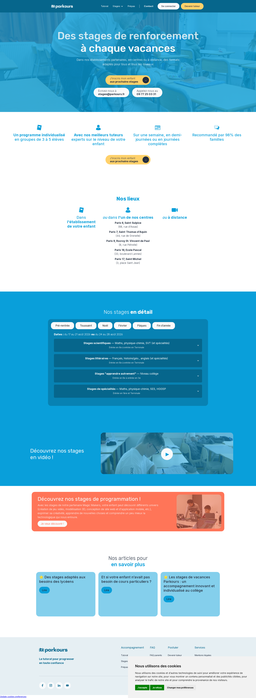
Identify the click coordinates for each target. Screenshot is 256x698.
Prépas (131, 6)
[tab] (62, 325)
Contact (148, 6)
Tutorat (104, 6)
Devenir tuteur (192, 6)
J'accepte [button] (142, 687)
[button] (128, 345)
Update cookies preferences (13, 696)
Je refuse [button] (157, 687)
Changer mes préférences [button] (180, 687)
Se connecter (168, 6)
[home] (62, 6)
